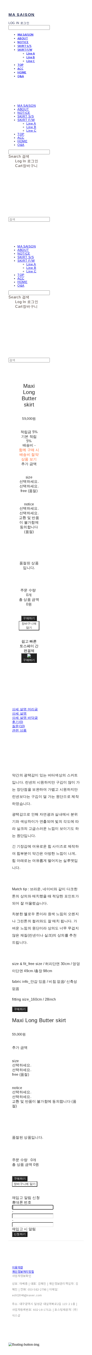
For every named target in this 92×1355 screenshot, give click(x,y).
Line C (30, 61)
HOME (21, 72)
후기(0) (17, 722)
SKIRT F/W (24, 50)
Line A (30, 53)
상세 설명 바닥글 (25, 718)
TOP (20, 65)
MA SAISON (25, 34)
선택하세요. (29, 481)
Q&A (20, 76)
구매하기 (20, 1009)
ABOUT (22, 38)
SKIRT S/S (24, 46)
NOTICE (23, 42)
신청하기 (20, 1234)
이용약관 (17, 1267)
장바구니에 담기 (25, 1184)
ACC (20, 68)
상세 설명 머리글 (25, 709)
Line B (30, 57)
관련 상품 (19, 730)
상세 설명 (19, 713)
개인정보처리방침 (23, 1271)
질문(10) (18, 726)
